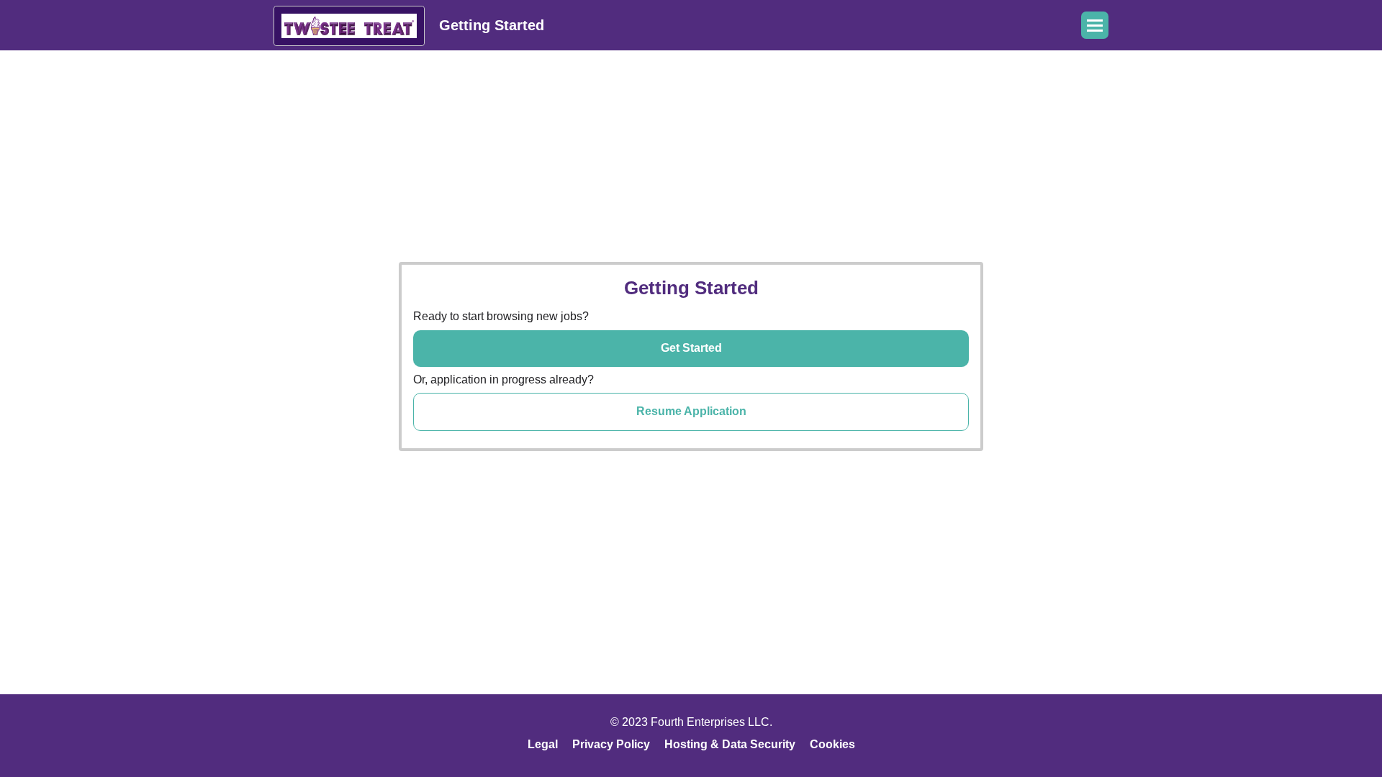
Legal (543, 744)
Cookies (832, 744)
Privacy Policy (611, 744)
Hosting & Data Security (729, 744)
